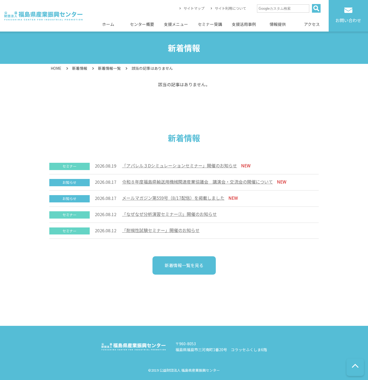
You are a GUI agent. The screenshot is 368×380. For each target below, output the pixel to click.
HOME (56, 68)
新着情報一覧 (109, 68)
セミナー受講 (210, 24)
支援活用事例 (244, 24)
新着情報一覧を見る (184, 265)
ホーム (108, 24)
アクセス (312, 24)
